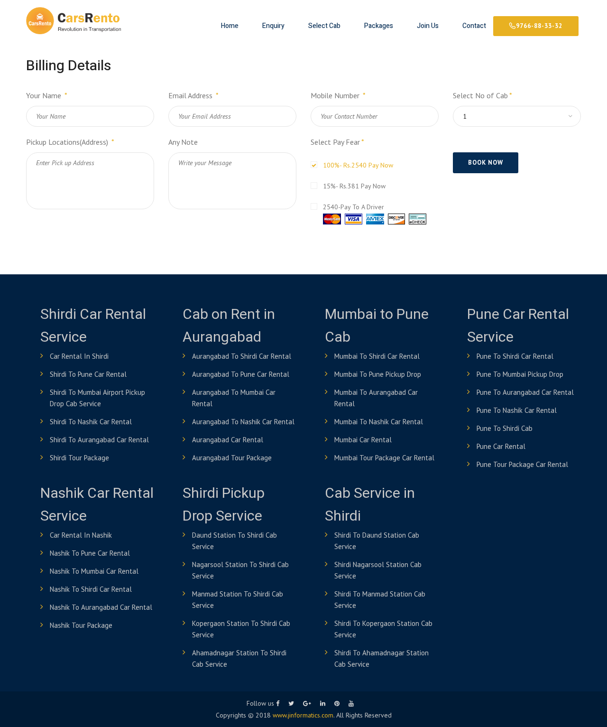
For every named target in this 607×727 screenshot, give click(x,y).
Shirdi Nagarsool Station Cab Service (378, 570)
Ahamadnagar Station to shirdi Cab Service (239, 658)
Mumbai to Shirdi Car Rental (377, 356)
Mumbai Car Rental (363, 439)
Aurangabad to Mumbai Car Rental (234, 398)
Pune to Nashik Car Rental (517, 410)
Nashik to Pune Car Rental (90, 553)
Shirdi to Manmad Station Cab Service (379, 599)
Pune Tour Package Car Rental (522, 464)
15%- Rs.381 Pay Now (354, 186)
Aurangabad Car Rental (227, 439)
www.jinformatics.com (303, 715)
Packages (378, 26)
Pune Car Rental (501, 446)
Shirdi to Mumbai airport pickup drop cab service (97, 398)
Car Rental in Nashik (81, 535)
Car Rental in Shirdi (79, 356)
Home (230, 26)
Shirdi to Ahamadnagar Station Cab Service (381, 658)
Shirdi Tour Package (79, 457)
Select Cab (324, 26)
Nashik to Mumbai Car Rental (94, 571)
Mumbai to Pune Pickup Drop (377, 374)
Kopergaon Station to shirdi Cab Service (241, 629)
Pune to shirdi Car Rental (515, 356)
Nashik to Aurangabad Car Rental (101, 607)
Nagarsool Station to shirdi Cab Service (240, 570)
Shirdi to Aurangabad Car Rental (99, 439)
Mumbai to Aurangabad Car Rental (376, 398)
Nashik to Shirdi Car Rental (91, 589)
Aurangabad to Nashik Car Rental (243, 421)
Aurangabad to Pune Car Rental (240, 374)
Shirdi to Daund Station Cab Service (376, 541)
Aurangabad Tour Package (232, 457)
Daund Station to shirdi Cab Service (234, 541)
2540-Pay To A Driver (353, 207)
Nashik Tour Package (81, 625)
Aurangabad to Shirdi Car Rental (241, 356)
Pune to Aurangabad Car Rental (525, 392)
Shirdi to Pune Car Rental (88, 374)
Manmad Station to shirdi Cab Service (237, 599)
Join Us (428, 26)
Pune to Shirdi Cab (505, 428)
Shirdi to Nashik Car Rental (91, 421)
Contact (474, 26)
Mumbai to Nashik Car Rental (378, 421)
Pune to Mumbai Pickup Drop (520, 374)
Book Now (485, 162)
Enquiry (273, 26)
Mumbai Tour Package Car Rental (384, 457)
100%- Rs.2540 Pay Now (358, 165)
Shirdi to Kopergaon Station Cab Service (383, 629)
